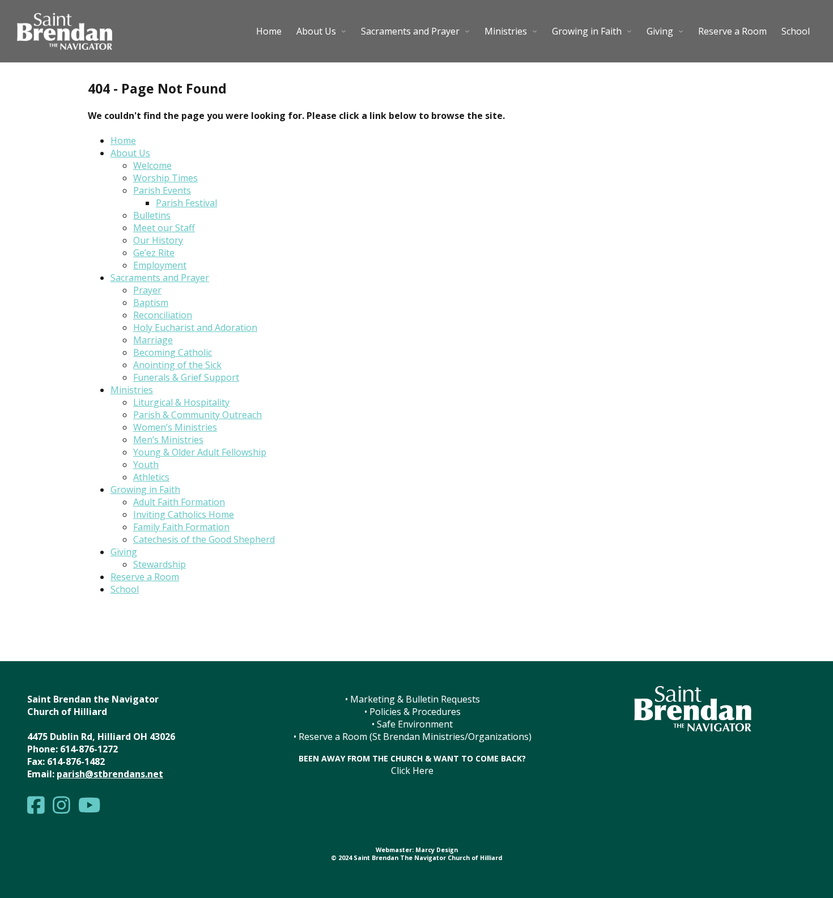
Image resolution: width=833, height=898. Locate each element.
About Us (316, 31)
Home (269, 31)
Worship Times (165, 178)
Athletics (151, 477)
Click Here (412, 770)
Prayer (147, 290)
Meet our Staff (164, 228)
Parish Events (162, 190)
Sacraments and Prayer (410, 31)
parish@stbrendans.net (110, 774)
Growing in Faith (587, 31)
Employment (159, 265)
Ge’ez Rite (154, 252)
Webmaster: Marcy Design (417, 850)
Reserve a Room (732, 31)
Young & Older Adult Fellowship (199, 452)
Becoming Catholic (172, 352)
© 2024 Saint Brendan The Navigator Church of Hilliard (416, 858)
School (795, 31)
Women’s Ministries (175, 427)
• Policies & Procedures (412, 711)
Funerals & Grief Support (186, 377)
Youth (146, 464)
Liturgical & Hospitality (181, 402)
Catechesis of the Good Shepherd (204, 539)
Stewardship (159, 564)
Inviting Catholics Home (183, 514)
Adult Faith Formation (179, 502)
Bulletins (152, 215)
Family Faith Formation (181, 527)
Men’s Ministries (168, 439)
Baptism (150, 302)
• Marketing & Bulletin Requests (412, 699)
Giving (660, 31)
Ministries (505, 31)
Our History (158, 240)
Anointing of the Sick (177, 365)
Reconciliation (162, 315)
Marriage (153, 340)
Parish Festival (186, 203)
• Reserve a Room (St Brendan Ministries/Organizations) (413, 736)
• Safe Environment (412, 724)
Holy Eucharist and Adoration (195, 327)
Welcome (152, 165)
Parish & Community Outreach (197, 414)
